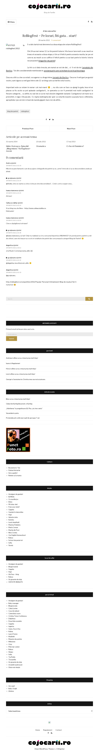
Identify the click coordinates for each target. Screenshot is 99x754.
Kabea (10, 631)
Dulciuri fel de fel (14, 470)
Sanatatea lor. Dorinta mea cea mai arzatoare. (29, 379)
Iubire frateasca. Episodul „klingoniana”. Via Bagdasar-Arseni (18, 148)
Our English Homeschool (17, 535)
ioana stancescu (12, 190)
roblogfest (25, 111)
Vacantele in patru (12, 413)
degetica (9, 245)
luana (8, 363)
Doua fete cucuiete (15, 621)
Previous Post (27, 129)
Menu (12, 22)
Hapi (10, 515)
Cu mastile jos (13, 499)
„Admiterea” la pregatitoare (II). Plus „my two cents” (24, 408)
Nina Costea (12, 533)
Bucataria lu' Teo (14, 468)
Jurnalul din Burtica (60, 77)
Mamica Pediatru (14, 525)
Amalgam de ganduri (15, 494)
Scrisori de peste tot (15, 540)
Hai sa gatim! (13, 473)
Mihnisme (11, 642)
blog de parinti (12, 111)
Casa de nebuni (13, 611)
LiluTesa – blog (13, 574)
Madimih (11, 636)
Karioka (11, 520)
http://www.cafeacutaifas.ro (35, 208)
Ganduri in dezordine (15, 512)
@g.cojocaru (10, 275)
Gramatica (41, 146)
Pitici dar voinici (13, 647)
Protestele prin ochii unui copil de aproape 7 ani (22, 418)
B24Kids (11, 497)
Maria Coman (13, 527)
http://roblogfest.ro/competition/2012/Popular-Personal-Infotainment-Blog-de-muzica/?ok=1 (41, 282)
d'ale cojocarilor (49, 31)
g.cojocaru (12, 178)
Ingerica (11, 626)
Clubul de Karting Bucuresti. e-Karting (19, 404)
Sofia (10, 543)
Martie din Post (13, 530)
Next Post (71, 129)
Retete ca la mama (14, 475)
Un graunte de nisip (15, 579)
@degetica (10, 263)
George (8, 379)
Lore (7, 374)
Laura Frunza (12, 634)
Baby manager (13, 603)
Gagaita (11, 510)
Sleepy (10, 652)
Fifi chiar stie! (13, 504)
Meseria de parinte (15, 639)
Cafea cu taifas (11, 203)
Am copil (11, 686)
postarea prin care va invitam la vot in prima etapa (64, 70)
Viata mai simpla (14, 667)
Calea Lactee (12, 608)
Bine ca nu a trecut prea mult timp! (26, 358)
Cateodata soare (14, 613)
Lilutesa (11, 691)
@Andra (9, 184)
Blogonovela (12, 606)
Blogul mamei (13, 567)
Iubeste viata (13, 517)
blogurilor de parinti (47, 60)
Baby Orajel (12, 688)
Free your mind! (14, 507)
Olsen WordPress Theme (44, 749)
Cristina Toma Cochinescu (17, 616)
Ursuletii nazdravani (15, 665)
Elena (10, 502)
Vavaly (10, 545)
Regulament (16, 363)
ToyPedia (11, 657)
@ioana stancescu (13, 236)
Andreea (9, 358)
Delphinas (11, 619)
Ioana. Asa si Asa (14, 629)
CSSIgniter (60, 749)
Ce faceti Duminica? (75, 146)
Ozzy (10, 644)
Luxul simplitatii (13, 522)
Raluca (10, 538)
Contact (59, 730)
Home (37, 730)
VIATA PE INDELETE (15, 582)
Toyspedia (12, 660)
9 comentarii (56, 40)
